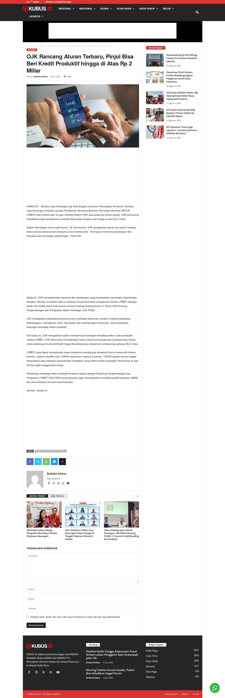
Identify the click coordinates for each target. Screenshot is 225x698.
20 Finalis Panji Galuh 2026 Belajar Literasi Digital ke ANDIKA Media (180, 113)
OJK (55, 451)
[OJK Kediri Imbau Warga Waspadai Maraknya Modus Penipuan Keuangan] (44, 514)
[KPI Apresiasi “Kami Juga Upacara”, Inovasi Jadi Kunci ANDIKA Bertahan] (155, 132)
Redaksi (184, 694)
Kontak (195, 694)
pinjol (62, 451)
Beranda (30, 46)
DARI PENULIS (57, 496)
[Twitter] (38, 461)
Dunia (104, 8)
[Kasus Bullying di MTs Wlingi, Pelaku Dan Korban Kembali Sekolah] (155, 60)
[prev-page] (133, 496)
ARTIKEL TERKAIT (37, 496)
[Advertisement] (112, 31)
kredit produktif (43, 451)
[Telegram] (54, 461)
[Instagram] (37, 672)
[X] (58, 483)
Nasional (85, 8)
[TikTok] (54, 483)
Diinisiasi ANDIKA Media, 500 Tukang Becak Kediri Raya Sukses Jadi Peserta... (182, 95)
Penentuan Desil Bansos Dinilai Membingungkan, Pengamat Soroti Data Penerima (179, 77)
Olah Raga (124, 8)
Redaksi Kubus (41, 76)
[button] (197, 12)
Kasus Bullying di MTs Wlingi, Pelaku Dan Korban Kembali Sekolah (182, 58)
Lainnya (34, 16)
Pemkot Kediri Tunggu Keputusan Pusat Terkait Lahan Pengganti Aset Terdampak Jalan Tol (112, 655)
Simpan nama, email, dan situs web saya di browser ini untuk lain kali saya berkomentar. (75, 617)
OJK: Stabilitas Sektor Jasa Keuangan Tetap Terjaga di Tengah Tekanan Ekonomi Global (79, 535)
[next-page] (137, 496)
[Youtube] (68, 483)
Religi (167, 8)
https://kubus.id (53, 479)
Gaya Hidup (147, 8)
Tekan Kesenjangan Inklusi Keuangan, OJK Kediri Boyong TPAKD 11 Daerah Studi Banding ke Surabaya (121, 535)
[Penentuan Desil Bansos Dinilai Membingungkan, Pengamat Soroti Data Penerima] (155, 77)
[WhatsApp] (46, 461)
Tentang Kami (171, 694)
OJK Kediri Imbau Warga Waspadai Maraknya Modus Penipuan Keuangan (42, 533)
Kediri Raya (152, 650)
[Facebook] (30, 461)
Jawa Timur (152, 656)
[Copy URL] (62, 461)
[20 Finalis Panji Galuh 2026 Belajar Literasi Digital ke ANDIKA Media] (155, 114)
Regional (65, 8)
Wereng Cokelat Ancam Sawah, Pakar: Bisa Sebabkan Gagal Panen (110, 671)
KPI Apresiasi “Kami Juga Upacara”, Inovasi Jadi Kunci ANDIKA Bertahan (181, 130)
